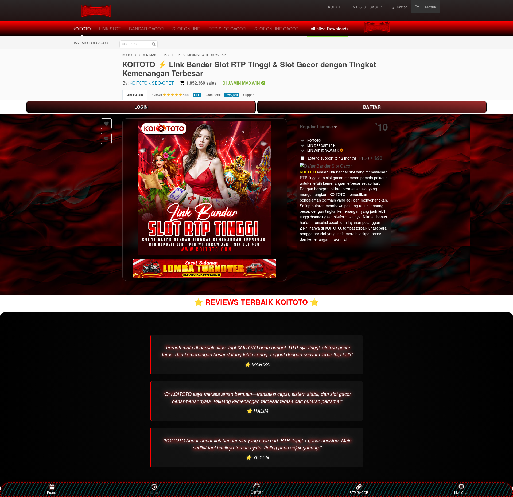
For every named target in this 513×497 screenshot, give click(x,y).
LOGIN (141, 107)
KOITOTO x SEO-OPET (152, 83)
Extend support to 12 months (345, 158)
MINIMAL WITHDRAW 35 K (207, 54)
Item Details (135, 95)
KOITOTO (129, 54)
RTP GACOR (358, 493)
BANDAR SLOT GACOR (90, 42)
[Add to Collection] (106, 138)
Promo (52, 493)
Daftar (256, 492)
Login (154, 493)
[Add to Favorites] (106, 123)
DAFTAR (372, 107)
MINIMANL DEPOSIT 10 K (162, 54)
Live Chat (461, 493)
